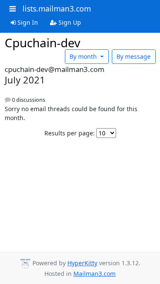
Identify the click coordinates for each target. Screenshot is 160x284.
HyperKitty (82, 263)
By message (133, 56)
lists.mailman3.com (57, 8)
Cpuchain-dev (42, 42)
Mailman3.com (94, 274)
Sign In (27, 22)
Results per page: (69, 133)
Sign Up (69, 22)
